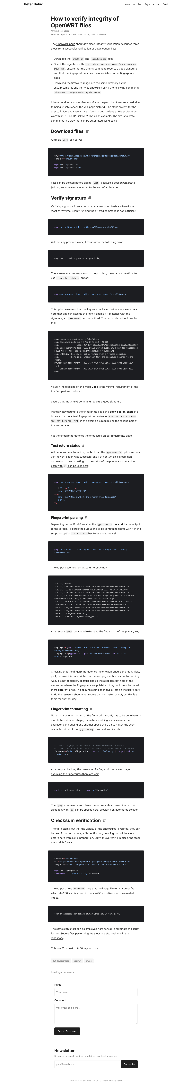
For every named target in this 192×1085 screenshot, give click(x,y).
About (156, 4)
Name (57, 984)
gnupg (89, 961)
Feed (165, 4)
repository (57, 938)
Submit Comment (67, 1031)
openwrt (77, 961)
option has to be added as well (89, 533)
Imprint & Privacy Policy (112, 1081)
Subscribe (129, 1064)
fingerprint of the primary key (121, 631)
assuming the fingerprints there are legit (75, 774)
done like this (112, 729)
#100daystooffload (88, 948)
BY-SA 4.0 (97, 1081)
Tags (147, 4)
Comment (60, 1000)
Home (127, 4)
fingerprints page (93, 411)
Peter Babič (33, 4)
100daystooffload (61, 961)
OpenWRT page (65, 43)
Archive (137, 4)
